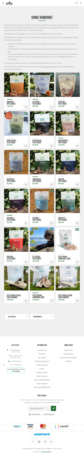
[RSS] (51, 441)
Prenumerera (35, 414)
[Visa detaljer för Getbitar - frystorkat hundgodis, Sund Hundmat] (68, 85)
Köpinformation (42, 365)
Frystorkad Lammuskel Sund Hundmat (64, 259)
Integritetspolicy (42, 376)
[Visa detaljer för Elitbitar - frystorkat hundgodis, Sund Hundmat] (42, 85)
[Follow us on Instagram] (45, 441)
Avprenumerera (49, 414)
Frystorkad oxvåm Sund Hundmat (65, 296)
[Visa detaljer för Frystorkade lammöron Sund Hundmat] (42, 278)
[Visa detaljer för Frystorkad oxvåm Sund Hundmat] (68, 278)
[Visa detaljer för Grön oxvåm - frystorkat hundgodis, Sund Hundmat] (16, 123)
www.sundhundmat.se (50, 67)
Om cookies (42, 357)
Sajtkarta (68, 361)
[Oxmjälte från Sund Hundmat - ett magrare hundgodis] (68, 201)
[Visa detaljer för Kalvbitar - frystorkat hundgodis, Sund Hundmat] (16, 162)
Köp (25, 107)
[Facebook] (33, 441)
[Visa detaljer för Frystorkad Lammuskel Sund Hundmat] (68, 239)
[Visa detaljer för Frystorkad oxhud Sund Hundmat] (16, 278)
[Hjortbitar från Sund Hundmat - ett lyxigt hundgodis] (42, 123)
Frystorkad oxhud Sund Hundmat (14, 296)
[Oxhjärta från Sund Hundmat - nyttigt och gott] (16, 201)
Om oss (42, 368)
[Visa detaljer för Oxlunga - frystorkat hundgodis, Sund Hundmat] (42, 201)
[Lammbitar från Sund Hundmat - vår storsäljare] (42, 162)
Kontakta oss (42, 350)
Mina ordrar (68, 350)
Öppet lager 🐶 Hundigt (42, 387)
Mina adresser (69, 354)
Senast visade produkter (68, 357)
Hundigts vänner (42, 372)
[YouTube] (39, 441)
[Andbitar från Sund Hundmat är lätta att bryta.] (16, 85)
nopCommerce (46, 452)
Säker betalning (42, 383)
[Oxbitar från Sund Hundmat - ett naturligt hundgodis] (68, 162)
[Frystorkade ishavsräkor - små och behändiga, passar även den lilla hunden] (68, 123)
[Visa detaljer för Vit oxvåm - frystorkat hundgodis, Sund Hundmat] (42, 239)
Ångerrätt (42, 354)
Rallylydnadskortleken (42, 380)
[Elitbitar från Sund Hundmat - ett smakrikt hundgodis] (16, 239)
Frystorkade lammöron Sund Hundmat (38, 297)
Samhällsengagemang (42, 361)
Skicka (53, 408)
